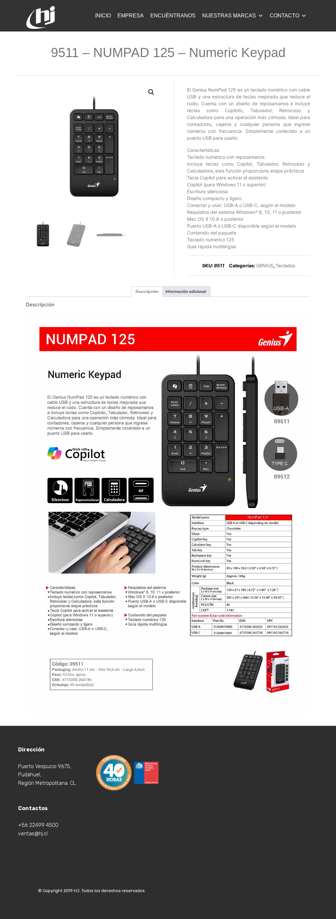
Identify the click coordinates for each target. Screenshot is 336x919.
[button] (151, 92)
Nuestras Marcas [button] (229, 15)
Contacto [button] (284, 15)
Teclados (285, 265)
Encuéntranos (173, 15)
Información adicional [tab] (185, 291)
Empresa (130, 15)
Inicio (103, 15)
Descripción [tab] (147, 291)
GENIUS (264, 265)
